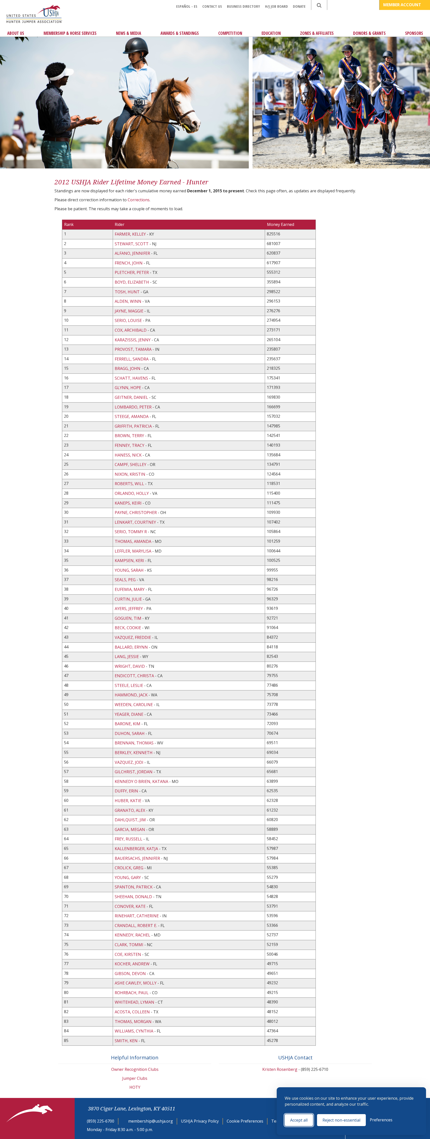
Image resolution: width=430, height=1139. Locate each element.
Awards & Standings (180, 33)
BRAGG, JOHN (127, 368)
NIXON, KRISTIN (130, 474)
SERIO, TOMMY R (131, 531)
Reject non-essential (341, 1120)
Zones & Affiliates (317, 33)
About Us (15, 33)
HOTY (134, 1087)
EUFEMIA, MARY (130, 589)
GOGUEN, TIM (128, 618)
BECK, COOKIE (128, 627)
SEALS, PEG (125, 579)
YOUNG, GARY (128, 877)
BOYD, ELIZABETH (132, 282)
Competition (230, 33)
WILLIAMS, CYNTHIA (134, 1031)
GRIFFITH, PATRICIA (133, 426)
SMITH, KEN (126, 1040)
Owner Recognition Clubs (135, 1069)
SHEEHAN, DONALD (133, 896)
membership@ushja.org (150, 1121)
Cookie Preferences (245, 1121)
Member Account (402, 4)
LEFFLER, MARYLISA (133, 551)
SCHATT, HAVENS (131, 378)
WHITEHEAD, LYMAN (134, 1002)
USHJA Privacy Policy (200, 1121)
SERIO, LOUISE (128, 320)
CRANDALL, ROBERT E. (136, 925)
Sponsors (414, 33)
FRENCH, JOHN (129, 263)
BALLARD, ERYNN (131, 647)
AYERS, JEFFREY (129, 608)
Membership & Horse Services (70, 33)
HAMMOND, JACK (131, 695)
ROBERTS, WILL (129, 483)
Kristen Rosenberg (279, 1069)
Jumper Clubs (134, 1078)
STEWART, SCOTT (132, 244)
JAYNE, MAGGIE (129, 311)
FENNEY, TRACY (129, 445)
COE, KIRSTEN (128, 954)
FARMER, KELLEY (130, 234)
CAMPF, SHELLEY (130, 464)
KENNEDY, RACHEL (132, 935)
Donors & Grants (369, 33)
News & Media (128, 33)
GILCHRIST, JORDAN (134, 772)
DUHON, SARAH (130, 733)
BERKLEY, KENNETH (134, 752)
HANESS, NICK (128, 455)
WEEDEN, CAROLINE (134, 704)
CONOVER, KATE (130, 906)
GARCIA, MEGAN (130, 829)
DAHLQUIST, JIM (130, 820)
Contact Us (212, 6)
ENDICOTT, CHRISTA (134, 675)
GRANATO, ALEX (130, 810)
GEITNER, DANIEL (131, 397)
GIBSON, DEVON (130, 973)
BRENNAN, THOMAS (134, 743)
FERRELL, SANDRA (132, 359)
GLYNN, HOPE (128, 387)
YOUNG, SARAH (129, 570)
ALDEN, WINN (128, 301)
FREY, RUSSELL (128, 839)
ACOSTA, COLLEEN (132, 1012)
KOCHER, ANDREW (132, 964)
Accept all (299, 1120)
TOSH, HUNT (127, 292)
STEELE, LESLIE (129, 685)
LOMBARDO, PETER (133, 407)
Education (271, 33)
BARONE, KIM (127, 723)
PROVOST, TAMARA (133, 349)
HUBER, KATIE (128, 800)
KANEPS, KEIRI (128, 503)
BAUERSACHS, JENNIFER (137, 858)
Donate (299, 6)
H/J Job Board (276, 6)
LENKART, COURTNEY (135, 522)
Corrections (139, 200)
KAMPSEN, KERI (129, 560)
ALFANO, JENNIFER (132, 253)
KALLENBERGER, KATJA (136, 848)
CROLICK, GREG (129, 868)
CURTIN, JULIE (128, 599)
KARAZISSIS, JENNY (133, 340)
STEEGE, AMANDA (132, 416)
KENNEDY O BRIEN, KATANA (141, 781)
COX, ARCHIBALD (131, 330)
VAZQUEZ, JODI (129, 762)
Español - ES (186, 6)
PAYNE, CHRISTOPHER (136, 512)
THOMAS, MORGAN (133, 1021)
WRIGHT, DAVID (130, 666)
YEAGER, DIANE (129, 714)
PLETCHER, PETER (132, 272)
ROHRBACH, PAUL (132, 992)
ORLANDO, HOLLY (132, 493)
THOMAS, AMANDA (133, 541)
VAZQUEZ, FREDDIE (133, 637)
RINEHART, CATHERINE (137, 916)
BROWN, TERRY (129, 435)
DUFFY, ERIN (126, 791)
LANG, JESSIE (127, 656)
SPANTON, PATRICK (134, 887)
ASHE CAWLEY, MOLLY (136, 983)
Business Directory (243, 6)
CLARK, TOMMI (129, 944)
